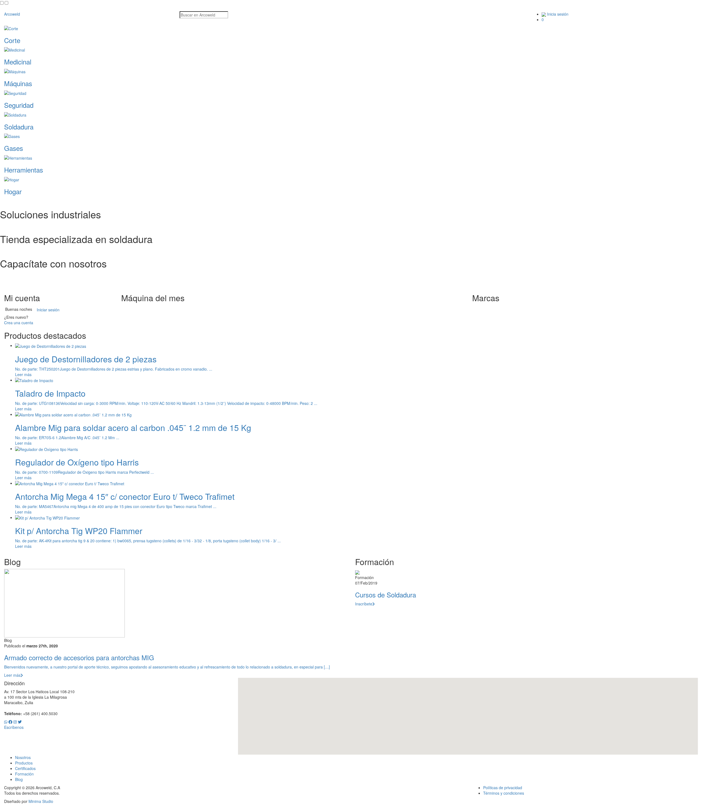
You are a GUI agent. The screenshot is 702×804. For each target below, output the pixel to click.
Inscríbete (363, 603)
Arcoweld (12, 14)
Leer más (23, 374)
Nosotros (23, 757)
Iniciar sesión (48, 309)
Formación (24, 774)
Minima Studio (41, 801)
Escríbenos (14, 727)
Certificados (25, 768)
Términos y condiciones (503, 793)
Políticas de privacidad (502, 787)
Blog (19, 779)
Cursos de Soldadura (385, 594)
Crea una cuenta (18, 322)
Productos (24, 763)
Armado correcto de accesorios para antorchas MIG (79, 657)
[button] (468, 713)
